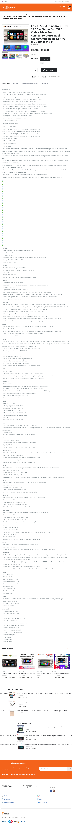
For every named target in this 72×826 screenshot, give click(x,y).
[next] (69, 26)
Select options (14, 656)
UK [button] (53, 59)
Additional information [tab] (30, 83)
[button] (3, 7)
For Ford (4, 671)
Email (42, 77)
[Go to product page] (10, 661)
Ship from (34, 58)
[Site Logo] (10, 7)
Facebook (32, 77)
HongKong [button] (45, 59)
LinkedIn (39, 77)
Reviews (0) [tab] (45, 83)
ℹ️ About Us (6, 799)
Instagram (54, 791)
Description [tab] (6, 83)
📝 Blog (39, 799)
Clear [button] (42, 63)
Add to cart (50, 70)
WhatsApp (45, 77)
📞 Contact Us (6, 796)
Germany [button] (60, 59)
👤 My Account (42, 802)
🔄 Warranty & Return (8, 802)
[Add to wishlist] (17, 671)
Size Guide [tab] (16, 83)
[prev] (66, 26)
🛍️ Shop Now (41, 796)
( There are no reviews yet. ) (46, 45)
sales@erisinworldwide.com (32, 787)
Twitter (35, 77)
